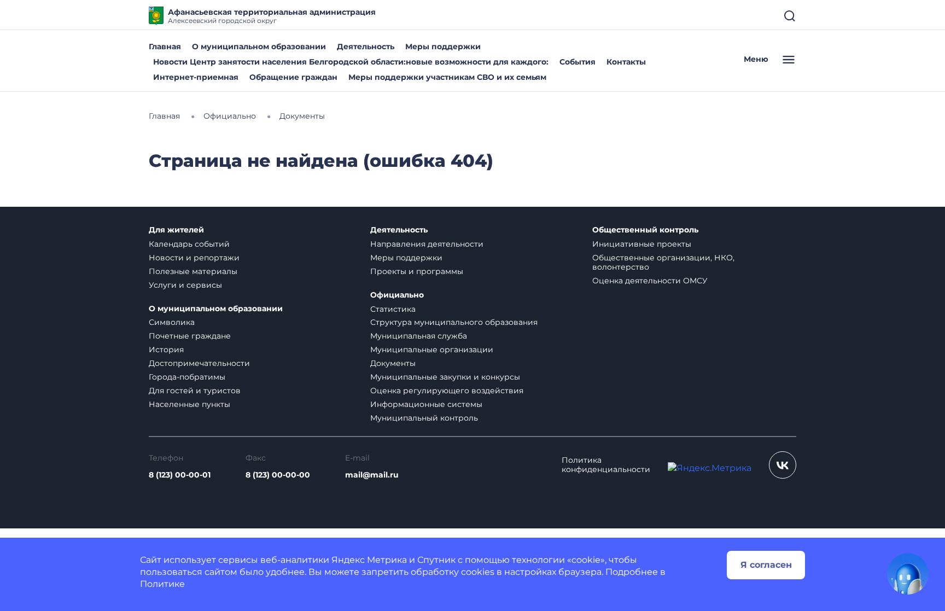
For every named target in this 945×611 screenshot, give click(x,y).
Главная (165, 46)
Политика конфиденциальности (606, 465)
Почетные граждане (190, 336)
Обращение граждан (293, 77)
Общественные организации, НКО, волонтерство (663, 262)
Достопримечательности (199, 363)
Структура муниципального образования (454, 322)
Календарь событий (189, 244)
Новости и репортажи (194, 258)
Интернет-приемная (195, 77)
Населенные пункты (189, 404)
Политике (162, 584)
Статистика (393, 309)
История (166, 349)
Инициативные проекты (641, 244)
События (577, 62)
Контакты (626, 62)
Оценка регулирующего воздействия (446, 390)
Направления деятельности (426, 244)
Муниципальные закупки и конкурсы (445, 377)
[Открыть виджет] (908, 574)
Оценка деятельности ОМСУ (650, 281)
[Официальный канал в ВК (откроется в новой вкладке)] (782, 465)
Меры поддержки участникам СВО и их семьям (447, 77)
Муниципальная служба (418, 336)
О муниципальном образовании (259, 46)
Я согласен (766, 565)
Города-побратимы (187, 377)
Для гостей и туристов (195, 390)
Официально (397, 295)
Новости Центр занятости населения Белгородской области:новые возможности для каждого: (351, 62)
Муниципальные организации (431, 349)
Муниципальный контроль (424, 418)
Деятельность (365, 46)
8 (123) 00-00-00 (278, 475)
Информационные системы (426, 404)
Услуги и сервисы (185, 285)
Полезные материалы (193, 271)
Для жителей (176, 230)
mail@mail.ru (372, 475)
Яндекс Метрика (369, 560)
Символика (172, 322)
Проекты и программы (416, 271)
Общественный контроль (645, 230)
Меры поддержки (443, 46)
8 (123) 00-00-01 (180, 475)
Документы (393, 363)
